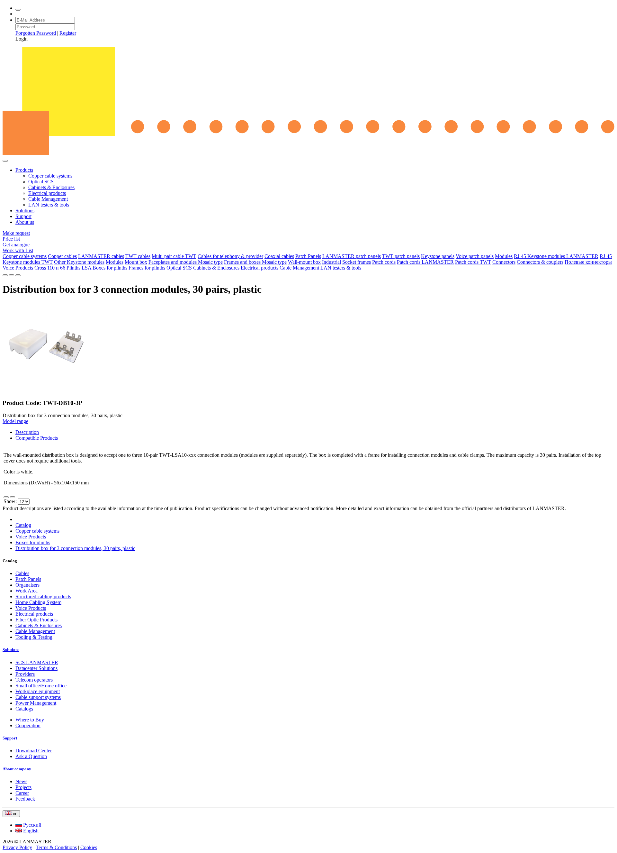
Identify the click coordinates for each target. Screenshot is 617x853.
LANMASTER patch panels (351, 256)
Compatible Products (36, 438)
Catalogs (24, 708)
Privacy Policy (17, 847)
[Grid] (12, 497)
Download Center (33, 750)
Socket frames (356, 262)
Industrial (331, 262)
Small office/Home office (41, 685)
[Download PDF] (5, 275)
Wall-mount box (304, 262)
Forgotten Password (35, 33)
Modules (504, 256)
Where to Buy (29, 719)
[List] (6, 497)
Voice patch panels (475, 256)
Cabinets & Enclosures (51, 187)
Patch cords (384, 262)
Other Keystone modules (79, 262)
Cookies (88, 847)
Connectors (503, 262)
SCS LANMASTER (36, 662)
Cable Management (48, 199)
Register (67, 33)
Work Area (26, 590)
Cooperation (27, 725)
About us (24, 222)
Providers (25, 674)
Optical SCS (41, 181)
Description (27, 432)
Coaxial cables (279, 256)
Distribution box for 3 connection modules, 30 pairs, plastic (75, 548)
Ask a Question (31, 756)
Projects (23, 787)
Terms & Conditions (56, 847)
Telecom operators (34, 680)
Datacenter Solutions (36, 668)
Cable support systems (38, 697)
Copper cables (62, 256)
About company (17, 768)
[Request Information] (18, 275)
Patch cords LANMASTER (425, 262)
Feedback (25, 799)
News (21, 781)
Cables (22, 573)
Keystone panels (437, 256)
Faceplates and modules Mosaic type (185, 262)
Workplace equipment (37, 691)
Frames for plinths (147, 268)
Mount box (136, 262)
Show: (11, 501)
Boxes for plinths (110, 268)
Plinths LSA (79, 268)
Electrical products (47, 193)
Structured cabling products (43, 596)
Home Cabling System (38, 602)
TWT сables (137, 256)
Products (24, 170)
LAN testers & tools (48, 204)
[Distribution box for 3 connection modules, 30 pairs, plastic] (48, 390)
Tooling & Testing (33, 637)
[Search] (18, 10)
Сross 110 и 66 (49, 268)
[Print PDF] (11, 275)
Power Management (35, 703)
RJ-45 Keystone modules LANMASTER (556, 256)
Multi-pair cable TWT (174, 256)
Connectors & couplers (540, 262)
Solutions (24, 210)
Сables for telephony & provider (230, 256)
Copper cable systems (50, 176)
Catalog (23, 525)
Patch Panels (308, 256)
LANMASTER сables (101, 256)
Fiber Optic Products (36, 619)
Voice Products (18, 268)
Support (23, 216)
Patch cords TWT (473, 262)
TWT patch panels (401, 256)
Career (22, 793)
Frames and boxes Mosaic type (255, 262)
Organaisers (27, 585)
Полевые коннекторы (588, 262)
